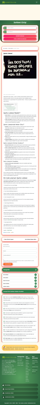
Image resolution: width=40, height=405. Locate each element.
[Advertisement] (20, 12)
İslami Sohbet (19, 283)
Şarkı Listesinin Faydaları (11, 108)
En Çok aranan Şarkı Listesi (10, 109)
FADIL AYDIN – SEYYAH (27, 379)
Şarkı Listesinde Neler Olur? (10, 106)
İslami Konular (19, 280)
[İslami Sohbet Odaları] (9, 2)
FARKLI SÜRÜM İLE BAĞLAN (20, 38)
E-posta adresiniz (7, 255)
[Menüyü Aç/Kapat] (36, 2)
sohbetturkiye (35, 366)
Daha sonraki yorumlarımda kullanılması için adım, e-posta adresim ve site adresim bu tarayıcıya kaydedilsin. (18, 261)
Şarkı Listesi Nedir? (8, 105)
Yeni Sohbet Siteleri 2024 (30, 239)
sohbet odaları (19, 286)
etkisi (31, 187)
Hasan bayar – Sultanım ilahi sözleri (35, 362)
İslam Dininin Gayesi (8, 239)
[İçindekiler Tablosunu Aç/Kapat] (15, 104)
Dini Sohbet (19, 274)
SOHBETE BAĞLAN (20, 35)
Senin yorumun (6, 246)
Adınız (4, 250)
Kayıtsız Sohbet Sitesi (27, 375)
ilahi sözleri (19, 277)
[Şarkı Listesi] (20, 67)
